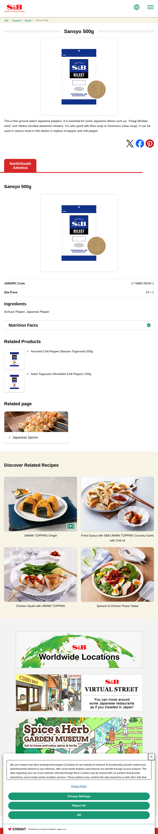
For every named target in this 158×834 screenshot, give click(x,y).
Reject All (79, 805)
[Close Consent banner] (151, 757)
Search (28, 20)
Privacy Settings (79, 796)
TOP (6, 20)
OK (79, 815)
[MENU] (150, 7)
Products (16, 20)
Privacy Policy (79, 786)
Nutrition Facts (81, 324)
